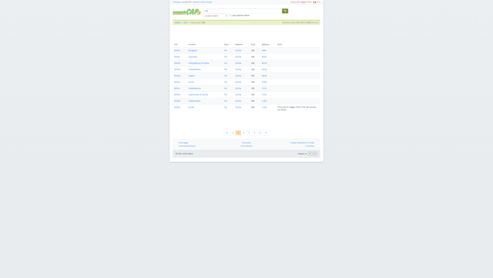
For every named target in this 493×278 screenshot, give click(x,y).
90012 (177, 56)
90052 (177, 107)
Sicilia (238, 50)
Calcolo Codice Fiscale (202, 2)
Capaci (191, 75)
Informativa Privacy (187, 146)
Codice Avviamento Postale (302, 143)
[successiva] (266, 132)
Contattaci (309, 146)
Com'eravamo (247, 146)
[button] (310, 154)
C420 (264, 101)
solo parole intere (240, 15)
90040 (177, 75)
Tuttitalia (176, 2)
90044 (177, 82)
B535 (264, 69)
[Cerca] (285, 10)
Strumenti (246, 143)
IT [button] (318, 2)
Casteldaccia (194, 88)
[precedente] (227, 132)
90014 (177, 88)
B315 (264, 56)
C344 (264, 94)
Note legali (183, 143)
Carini (191, 82)
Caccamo (192, 56)
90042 (177, 50)
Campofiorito (194, 69)
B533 (264, 63)
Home (177, 22)
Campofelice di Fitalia (198, 63)
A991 (264, 50)
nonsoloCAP (186, 2)
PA (225, 50)
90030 (177, 63)
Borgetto (192, 50)
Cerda (191, 107)
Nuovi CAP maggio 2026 (301, 2)
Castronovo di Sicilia (198, 94)
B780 (264, 82)
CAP (186, 22)
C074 (264, 88)
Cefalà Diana (194, 101)
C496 (264, 107)
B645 (264, 75)
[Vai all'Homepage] (188, 11)
